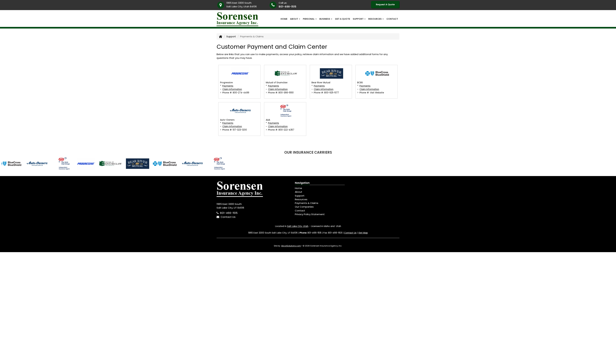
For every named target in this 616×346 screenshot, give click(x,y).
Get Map (363, 232)
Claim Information (232, 89)
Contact (392, 19)
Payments (227, 85)
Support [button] (358, 19)
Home (284, 19)
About (298, 192)
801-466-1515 (287, 6)
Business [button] (325, 19)
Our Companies (304, 206)
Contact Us (227, 217)
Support (231, 36)
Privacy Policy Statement (310, 214)
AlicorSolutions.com (291, 245)
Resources (301, 199)
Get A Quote (342, 19)
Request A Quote (385, 4)
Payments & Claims (306, 203)
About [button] (294, 19)
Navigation (302, 183)
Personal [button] (309, 19)
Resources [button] (375, 19)
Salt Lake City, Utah (297, 226)
